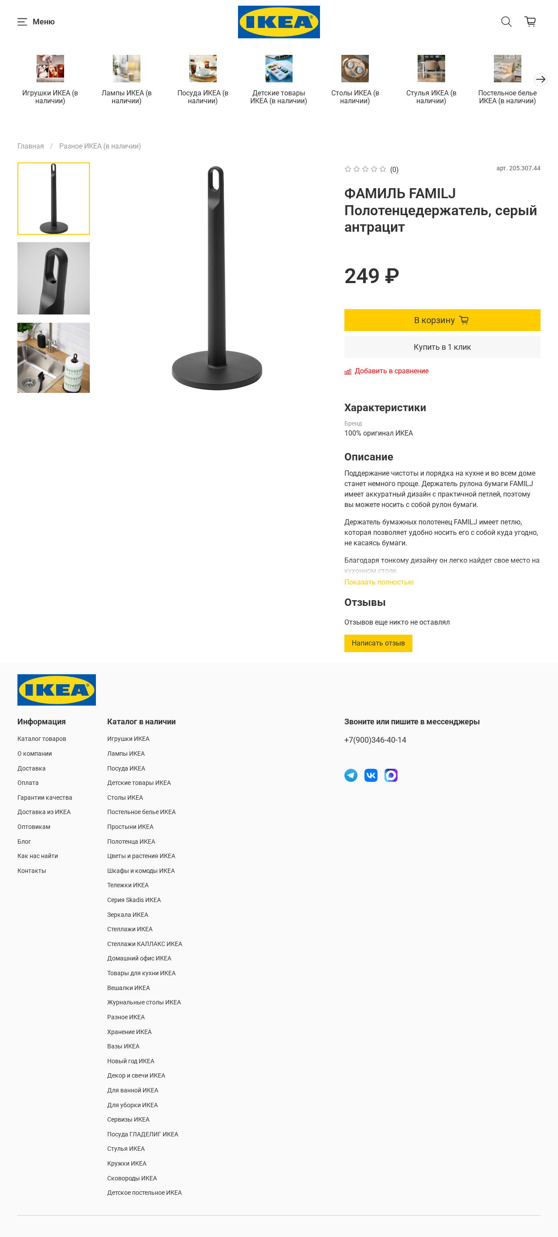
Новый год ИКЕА (130, 1061)
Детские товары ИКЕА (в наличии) (278, 97)
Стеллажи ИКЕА (130, 929)
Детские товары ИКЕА (139, 783)
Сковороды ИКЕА (132, 1178)
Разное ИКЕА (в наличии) (100, 146)
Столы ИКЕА (125, 797)
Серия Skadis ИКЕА (134, 900)
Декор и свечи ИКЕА (136, 1075)
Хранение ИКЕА (129, 1032)
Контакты (31, 871)
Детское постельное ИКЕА (144, 1192)
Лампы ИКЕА (126, 753)
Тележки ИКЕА (128, 885)
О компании (34, 753)
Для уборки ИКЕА (132, 1105)
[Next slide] (53, 381)
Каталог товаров (41, 739)
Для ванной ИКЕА (132, 1090)
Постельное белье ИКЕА (141, 812)
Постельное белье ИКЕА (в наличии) (507, 97)
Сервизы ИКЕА (128, 1119)
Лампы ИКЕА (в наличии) (127, 97)
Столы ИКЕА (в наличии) (355, 97)
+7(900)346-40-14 (375, 740)
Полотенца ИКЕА (131, 841)
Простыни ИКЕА (130, 827)
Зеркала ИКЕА (127, 915)
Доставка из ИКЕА (44, 812)
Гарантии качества (44, 797)
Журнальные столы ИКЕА (144, 1002)
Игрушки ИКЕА (128, 739)
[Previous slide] (118, 277)
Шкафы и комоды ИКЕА (141, 871)
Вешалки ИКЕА (128, 988)
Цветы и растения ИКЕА (141, 856)
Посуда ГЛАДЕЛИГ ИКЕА (142, 1134)
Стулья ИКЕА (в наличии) (431, 97)
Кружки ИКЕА (126, 1163)
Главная (30, 146)
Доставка (31, 768)
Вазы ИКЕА (123, 1046)
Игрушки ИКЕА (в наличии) (50, 97)
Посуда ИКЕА (126, 768)
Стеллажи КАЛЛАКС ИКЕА (144, 944)
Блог (24, 841)
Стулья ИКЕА (126, 1149)
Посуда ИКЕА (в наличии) (202, 97)
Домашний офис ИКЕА (139, 958)
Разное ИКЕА (126, 1017)
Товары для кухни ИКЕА (141, 973)
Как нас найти (37, 856)
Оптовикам (33, 827)
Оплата (28, 783)
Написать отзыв (378, 643)
